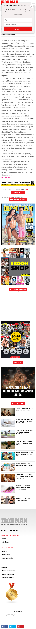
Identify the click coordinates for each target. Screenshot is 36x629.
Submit (18, 29)
